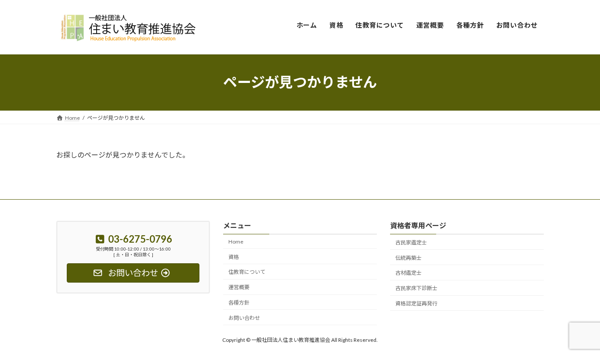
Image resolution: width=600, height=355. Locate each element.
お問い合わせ (244, 318)
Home (235, 241)
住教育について (246, 272)
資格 (233, 256)
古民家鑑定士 (411, 242)
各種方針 (238, 302)
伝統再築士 (408, 257)
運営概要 (238, 287)
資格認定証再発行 (416, 303)
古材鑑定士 (408, 272)
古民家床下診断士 (416, 288)
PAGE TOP (578, 336)
